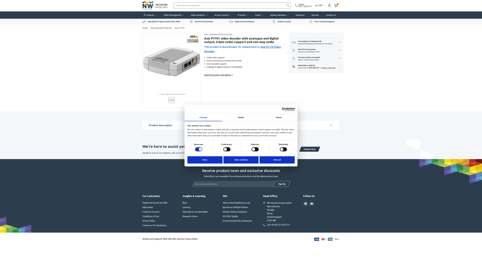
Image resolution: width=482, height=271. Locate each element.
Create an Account (150, 212)
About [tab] (278, 117)
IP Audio (242, 15)
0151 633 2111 (305, 6)
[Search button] (288, 5)
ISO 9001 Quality (230, 216)
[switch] (226, 149)
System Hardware (278, 15)
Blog (185, 203)
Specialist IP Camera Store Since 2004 (164, 22)
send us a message (328, 68)
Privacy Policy (148, 221)
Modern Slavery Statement (235, 212)
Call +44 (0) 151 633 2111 (278, 225)
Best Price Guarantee (204, 22)
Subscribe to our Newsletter (195, 212)
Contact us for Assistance (154, 225)
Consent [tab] (203, 117)
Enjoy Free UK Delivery (244, 22)
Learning (186, 207)
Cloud (257, 15)
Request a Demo (190, 216)
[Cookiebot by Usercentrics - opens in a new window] (284, 109)
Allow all (277, 160)
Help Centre (147, 207)
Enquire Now (310, 149)
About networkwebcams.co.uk (236, 203)
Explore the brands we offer (155, 203)
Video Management (172, 15)
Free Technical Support (324, 22)
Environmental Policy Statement (237, 221)
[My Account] (329, 5)
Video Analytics (198, 15)
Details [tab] (241, 117)
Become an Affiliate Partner (235, 207)
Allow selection (241, 160)
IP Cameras (149, 15)
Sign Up (282, 184)
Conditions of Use (150, 216)
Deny (205, 160)
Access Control (221, 15)
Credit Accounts (284, 22)
